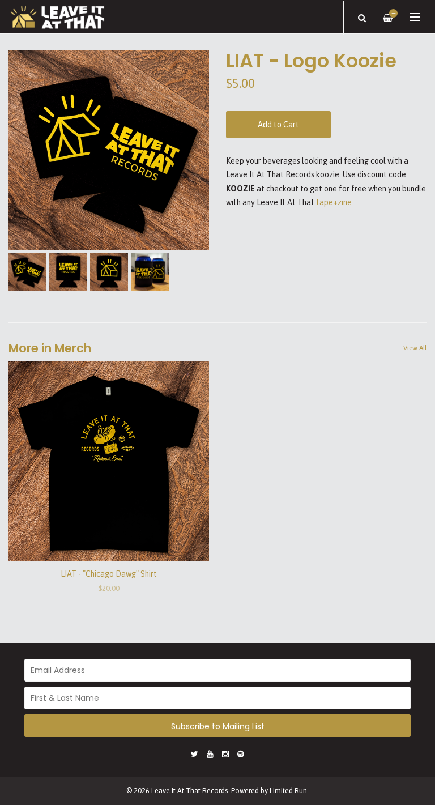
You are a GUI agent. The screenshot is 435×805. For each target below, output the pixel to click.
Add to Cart (278, 124)
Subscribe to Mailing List (218, 726)
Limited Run (288, 790)
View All (415, 348)
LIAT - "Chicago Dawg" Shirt (109, 573)
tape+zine (334, 202)
